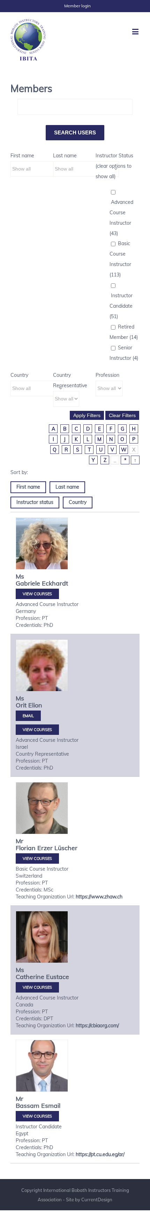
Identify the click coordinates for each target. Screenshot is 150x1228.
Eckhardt (55, 583)
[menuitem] (77, 6)
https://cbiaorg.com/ (97, 1025)
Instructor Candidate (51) (121, 306)
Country (19, 375)
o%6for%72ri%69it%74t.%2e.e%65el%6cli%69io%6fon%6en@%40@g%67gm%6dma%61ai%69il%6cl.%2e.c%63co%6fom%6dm (28, 716)
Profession (107, 375)
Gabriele (28, 583)
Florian (26, 848)
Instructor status (34, 502)
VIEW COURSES (37, 593)
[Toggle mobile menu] (136, 31)
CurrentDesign (96, 1199)
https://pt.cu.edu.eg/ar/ (100, 1154)
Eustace (57, 977)
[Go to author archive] (42, 543)
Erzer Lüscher (57, 848)
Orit (21, 705)
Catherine (30, 977)
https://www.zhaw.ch (99, 897)
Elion (35, 705)
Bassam (27, 1106)
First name (22, 155)
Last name (65, 155)
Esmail (50, 1106)
